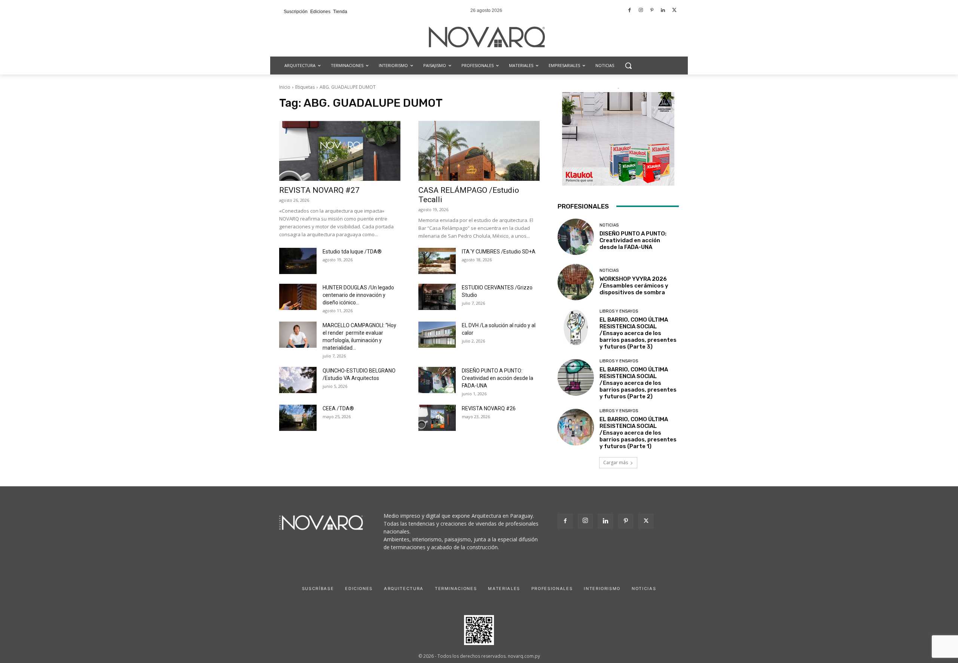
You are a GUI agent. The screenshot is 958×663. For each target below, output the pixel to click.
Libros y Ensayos (618, 311)
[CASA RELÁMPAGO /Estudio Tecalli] (479, 151)
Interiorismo (602, 588)
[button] (628, 65)
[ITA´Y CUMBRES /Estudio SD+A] (437, 261)
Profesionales (552, 588)
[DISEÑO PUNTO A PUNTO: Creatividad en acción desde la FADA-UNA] (437, 380)
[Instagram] (641, 10)
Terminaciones (456, 588)
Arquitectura (404, 588)
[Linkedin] (663, 10)
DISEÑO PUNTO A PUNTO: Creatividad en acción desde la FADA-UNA (497, 378)
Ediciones (359, 588)
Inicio (284, 87)
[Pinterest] (652, 10)
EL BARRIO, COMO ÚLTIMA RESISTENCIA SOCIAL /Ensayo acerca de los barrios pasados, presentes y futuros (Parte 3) (638, 333)
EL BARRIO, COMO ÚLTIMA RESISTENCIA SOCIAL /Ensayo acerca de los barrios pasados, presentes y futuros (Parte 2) (638, 383)
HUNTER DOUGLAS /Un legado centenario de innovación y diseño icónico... (358, 295)
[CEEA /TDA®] (298, 418)
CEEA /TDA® (338, 408)
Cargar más (615, 462)
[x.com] (674, 10)
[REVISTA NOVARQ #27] (339, 151)
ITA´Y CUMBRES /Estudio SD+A (499, 252)
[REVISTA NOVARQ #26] (437, 418)
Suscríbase (318, 588)
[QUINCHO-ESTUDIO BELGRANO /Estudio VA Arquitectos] (298, 380)
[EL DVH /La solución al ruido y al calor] (437, 335)
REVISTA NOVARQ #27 (319, 190)
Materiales (504, 588)
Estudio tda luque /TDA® (352, 252)
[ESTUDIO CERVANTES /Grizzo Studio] (437, 297)
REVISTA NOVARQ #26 (489, 408)
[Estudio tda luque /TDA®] (298, 261)
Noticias (609, 225)
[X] (645, 521)
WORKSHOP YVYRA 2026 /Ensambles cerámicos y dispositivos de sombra (633, 286)
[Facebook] (630, 10)
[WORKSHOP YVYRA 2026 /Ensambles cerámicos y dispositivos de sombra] (576, 282)
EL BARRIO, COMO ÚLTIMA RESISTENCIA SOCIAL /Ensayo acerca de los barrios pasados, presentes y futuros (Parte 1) (638, 433)
